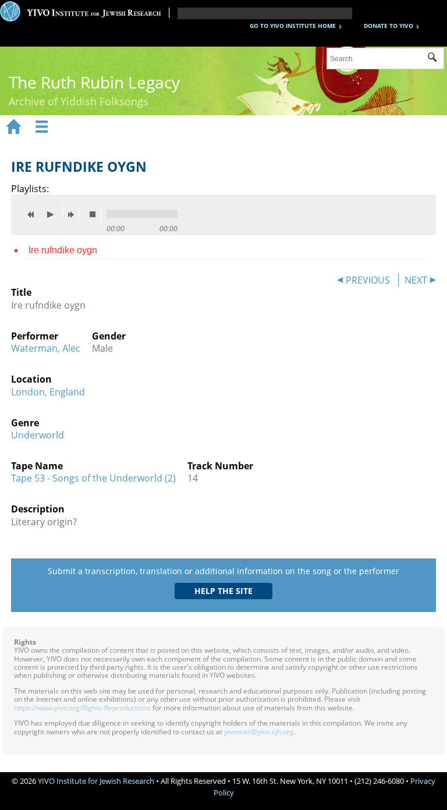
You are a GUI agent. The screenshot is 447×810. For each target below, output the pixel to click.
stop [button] (95, 214)
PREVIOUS (368, 280)
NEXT (416, 280)
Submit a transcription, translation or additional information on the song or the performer (223, 570)
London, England (48, 391)
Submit (435, 58)
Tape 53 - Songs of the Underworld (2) (93, 478)
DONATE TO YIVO (388, 26)
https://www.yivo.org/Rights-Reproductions (82, 708)
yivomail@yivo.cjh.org (259, 732)
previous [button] (34, 214)
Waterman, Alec (45, 348)
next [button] (73, 214)
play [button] (53, 211)
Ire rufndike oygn (63, 250)
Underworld (37, 435)
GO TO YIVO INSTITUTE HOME (293, 26)
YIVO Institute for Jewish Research (96, 781)
